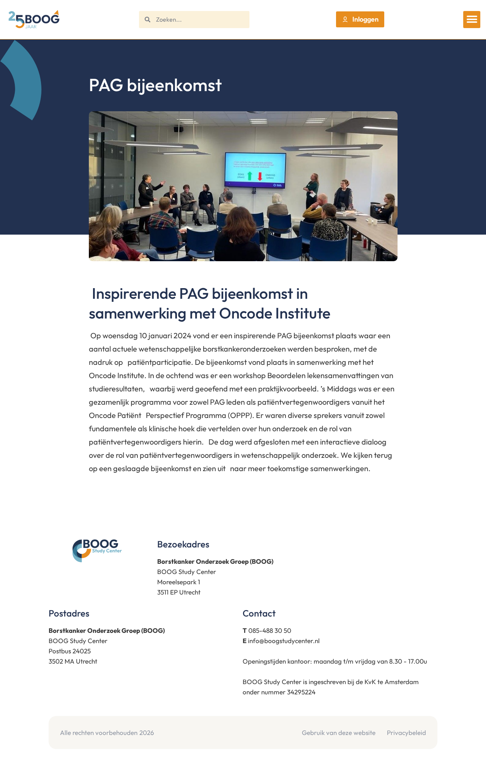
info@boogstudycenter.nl (284, 641)
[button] (471, 19)
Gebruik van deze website (339, 732)
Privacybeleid (406, 732)
